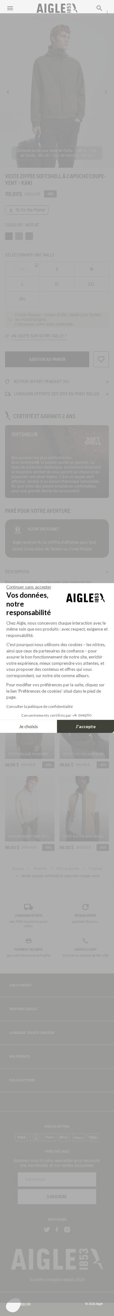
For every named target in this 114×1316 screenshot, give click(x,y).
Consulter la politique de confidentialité (39, 706)
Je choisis (28, 726)
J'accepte (86, 726)
